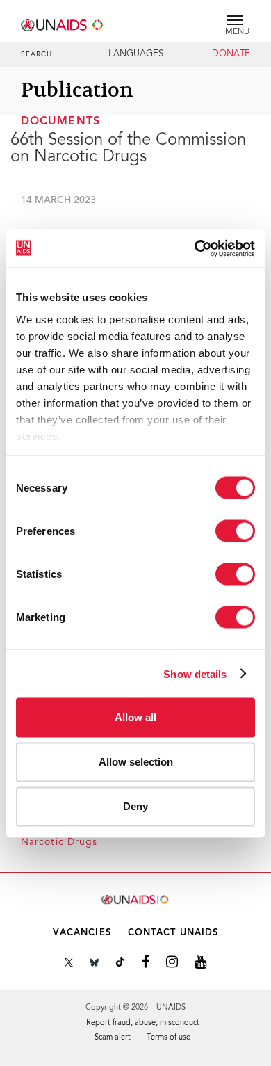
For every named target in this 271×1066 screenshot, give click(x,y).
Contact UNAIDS (173, 932)
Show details (195, 673)
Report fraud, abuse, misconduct (142, 1023)
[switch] (235, 531)
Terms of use (168, 1038)
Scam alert (113, 1038)
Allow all (135, 717)
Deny (135, 806)
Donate (231, 54)
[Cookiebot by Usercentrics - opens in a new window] (195, 248)
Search (37, 54)
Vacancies (82, 932)
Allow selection (136, 762)
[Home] (62, 22)
